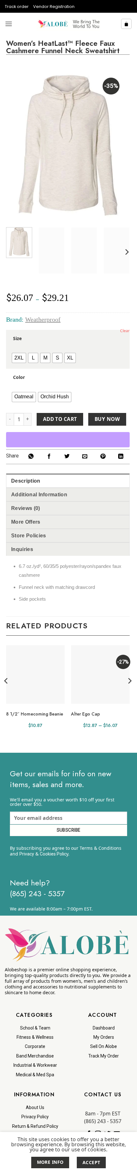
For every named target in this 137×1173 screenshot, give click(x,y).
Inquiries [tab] (22, 549)
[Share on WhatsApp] (31, 457)
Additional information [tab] (39, 494)
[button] (8, 23)
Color (19, 377)
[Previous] (16, 145)
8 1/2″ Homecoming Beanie (34, 714)
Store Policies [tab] (28, 535)
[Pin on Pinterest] (102, 457)
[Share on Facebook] (48, 457)
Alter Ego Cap (85, 714)
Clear (125, 330)
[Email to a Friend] (84, 457)
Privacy (26, 853)
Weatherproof (43, 319)
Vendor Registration (54, 6)
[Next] (119, 145)
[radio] (19, 358)
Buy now (107, 418)
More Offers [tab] (25, 522)
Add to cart (60, 418)
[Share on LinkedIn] (120, 457)
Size (17, 338)
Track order (17, 6)
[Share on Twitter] (67, 457)
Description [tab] (25, 481)
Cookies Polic (53, 853)
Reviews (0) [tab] (25, 508)
